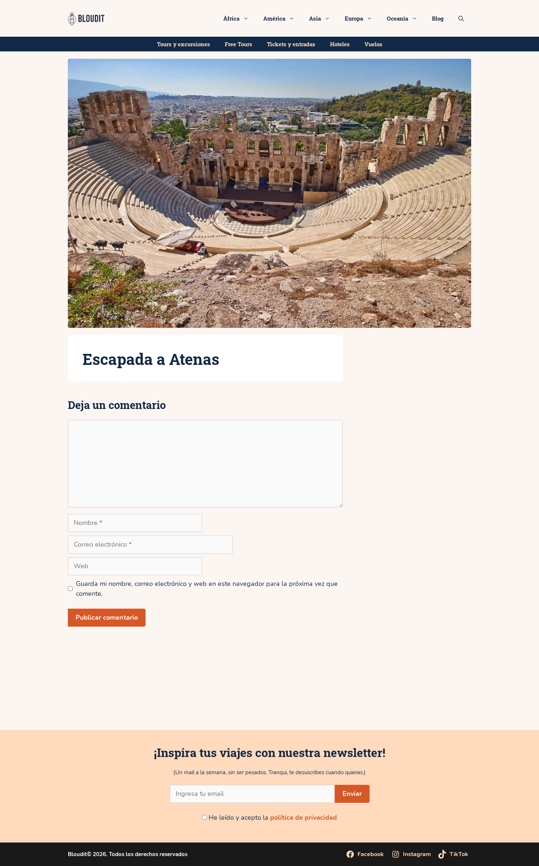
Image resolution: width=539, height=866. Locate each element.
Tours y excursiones (183, 44)
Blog (438, 18)
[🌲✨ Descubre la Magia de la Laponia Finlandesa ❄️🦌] (404, 700)
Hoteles (340, 44)
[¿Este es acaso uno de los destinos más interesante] (314, 700)
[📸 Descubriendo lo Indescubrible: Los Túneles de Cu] (45, 700)
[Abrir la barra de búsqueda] (461, 18)
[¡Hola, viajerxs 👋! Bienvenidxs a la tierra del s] (494, 700)
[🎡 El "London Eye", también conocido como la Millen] (135, 700)
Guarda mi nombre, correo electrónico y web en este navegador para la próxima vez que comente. (207, 588)
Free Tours (238, 44)
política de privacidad (303, 817)
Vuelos (373, 44)
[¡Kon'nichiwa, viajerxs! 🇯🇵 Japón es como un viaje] (225, 700)
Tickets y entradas (291, 44)
